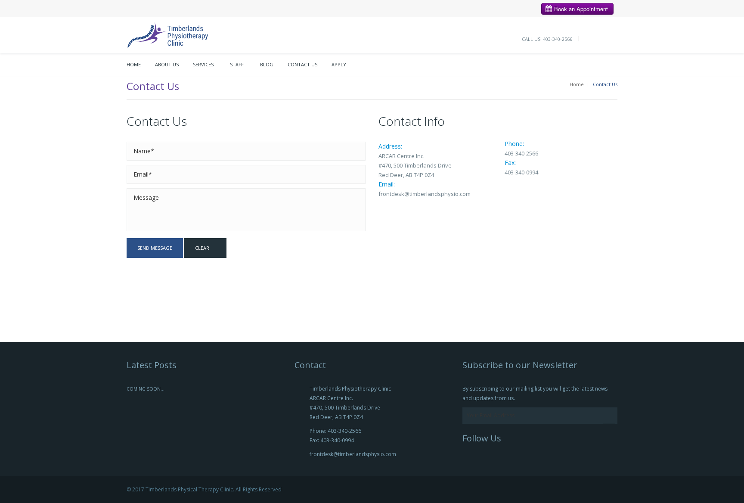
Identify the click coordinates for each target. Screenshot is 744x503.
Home (134, 64)
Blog (266, 64)
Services (203, 64)
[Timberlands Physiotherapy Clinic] (177, 34)
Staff (237, 64)
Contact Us (302, 64)
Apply (339, 64)
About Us (167, 64)
